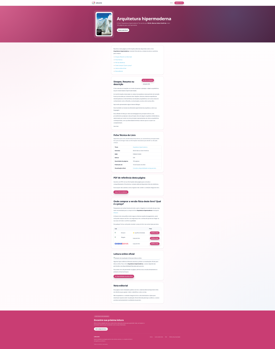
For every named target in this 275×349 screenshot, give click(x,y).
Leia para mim (146, 84)
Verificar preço (154, 232)
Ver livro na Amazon (148, 80)
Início (171, 3)
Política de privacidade (174, 337)
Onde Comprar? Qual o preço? (123, 65)
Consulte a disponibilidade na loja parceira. (144, 168)
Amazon (116, 213)
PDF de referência (120, 62)
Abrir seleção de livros (100, 329)
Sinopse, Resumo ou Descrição (123, 57)
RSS (166, 337)
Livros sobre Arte (159, 337)
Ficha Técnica (118, 60)
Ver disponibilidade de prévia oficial (124, 276)
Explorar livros (179, 3)
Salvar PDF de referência (121, 192)
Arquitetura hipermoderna (140, 147)
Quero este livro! (123, 30)
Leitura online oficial (120, 68)
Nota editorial (119, 71)
